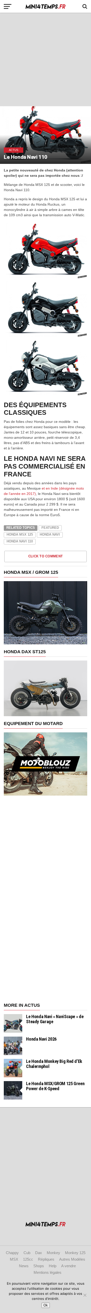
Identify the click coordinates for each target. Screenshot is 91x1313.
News (24, 1266)
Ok (45, 1305)
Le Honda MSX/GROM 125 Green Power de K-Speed (55, 1086)
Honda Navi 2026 (41, 1039)
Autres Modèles (72, 1259)
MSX (14, 1259)
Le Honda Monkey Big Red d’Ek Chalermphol (54, 1064)
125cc (28, 1259)
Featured (50, 528)
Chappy (12, 1253)
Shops (38, 1266)
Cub (27, 1253)
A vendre (68, 1266)
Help (52, 1266)
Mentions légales (47, 1272)
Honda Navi (50, 534)
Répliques (46, 1259)
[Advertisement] (45, 59)
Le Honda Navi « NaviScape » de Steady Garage (54, 1019)
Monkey (53, 1253)
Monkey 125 (75, 1253)
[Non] (84, 1295)
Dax (38, 1253)
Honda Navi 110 (20, 541)
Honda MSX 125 (20, 534)
